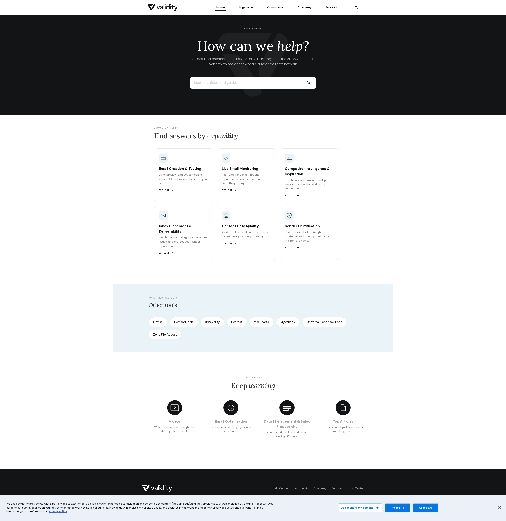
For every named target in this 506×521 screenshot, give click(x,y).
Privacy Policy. (58, 511)
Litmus (158, 322)
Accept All (425, 507)
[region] (253, 508)
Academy (305, 7)
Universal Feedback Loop (324, 322)
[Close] (499, 507)
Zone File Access (165, 335)
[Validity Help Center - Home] (162, 7)
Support (331, 7)
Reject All (398, 507)
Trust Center (355, 488)
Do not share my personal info (360, 507)
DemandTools (184, 322)
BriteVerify (212, 322)
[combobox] (245, 83)
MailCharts (261, 322)
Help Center (280, 488)
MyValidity (287, 322)
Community (275, 7)
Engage (244, 7)
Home (220, 7)
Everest (236, 322)
